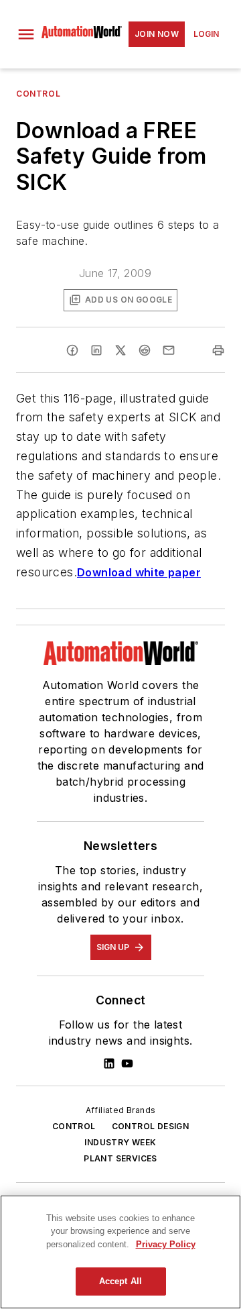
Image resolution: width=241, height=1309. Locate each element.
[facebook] (72, 350)
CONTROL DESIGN (150, 1126)
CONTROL (74, 1126)
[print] (218, 350)
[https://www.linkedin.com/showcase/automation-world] (109, 1063)
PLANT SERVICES (120, 1158)
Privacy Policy (165, 1244)
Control (38, 94)
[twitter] (120, 350)
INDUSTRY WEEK (120, 1142)
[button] (26, 34)
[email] (168, 350)
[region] (120, 1252)
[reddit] (144, 350)
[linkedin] (96, 350)
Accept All (120, 1281)
